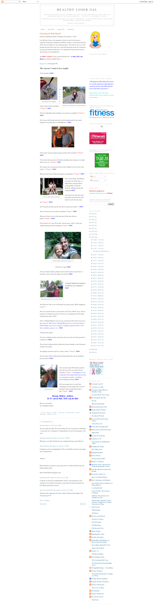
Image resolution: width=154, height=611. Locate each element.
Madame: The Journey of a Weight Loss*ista (100, 496)
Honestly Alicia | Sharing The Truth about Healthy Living (101, 465)
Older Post (83, 504)
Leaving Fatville (97, 488)
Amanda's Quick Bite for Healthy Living (100, 391)
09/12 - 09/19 (97, 272)
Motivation (70, 412)
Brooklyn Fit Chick (98, 416)
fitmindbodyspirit (97, 452)
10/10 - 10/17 (97, 263)
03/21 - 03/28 (97, 325)
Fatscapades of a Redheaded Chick (100, 442)
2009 (93, 349)
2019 (93, 214)
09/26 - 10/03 (97, 269)
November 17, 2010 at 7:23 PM (59, 446)
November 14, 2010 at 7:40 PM (60, 438)
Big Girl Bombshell (98, 404)
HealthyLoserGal (45, 438)
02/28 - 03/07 (97, 334)
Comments (95, 180)
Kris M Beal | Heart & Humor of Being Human (102, 484)
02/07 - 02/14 (97, 343)
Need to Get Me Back (98, 516)
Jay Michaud (44, 477)
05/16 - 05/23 (97, 302)
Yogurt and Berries (98, 594)
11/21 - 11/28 (97, 246)
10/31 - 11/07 (97, 255)
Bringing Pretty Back (98, 413)
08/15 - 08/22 (97, 278)
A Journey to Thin (97, 387)
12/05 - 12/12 (97, 240)
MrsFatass (95, 513)
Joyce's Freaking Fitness (99, 477)
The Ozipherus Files (98, 557)
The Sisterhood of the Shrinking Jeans (102, 564)
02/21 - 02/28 (97, 337)
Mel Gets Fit (96, 507)
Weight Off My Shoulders (100, 579)
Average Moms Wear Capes (100, 395)
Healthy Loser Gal (77, 9)
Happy (55, 412)
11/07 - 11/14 (97, 248)
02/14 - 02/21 (97, 340)
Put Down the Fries (98, 528)
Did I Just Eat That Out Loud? (101, 429)
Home (43, 29)
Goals (49, 412)
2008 (93, 352)
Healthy (62, 412)
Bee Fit (94, 401)
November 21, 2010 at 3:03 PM (63, 490)
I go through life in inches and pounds (101, 470)
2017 (93, 217)
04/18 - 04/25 (97, 313)
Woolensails (95, 591)
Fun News (71, 29)
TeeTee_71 (95, 551)
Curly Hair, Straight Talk (100, 427)
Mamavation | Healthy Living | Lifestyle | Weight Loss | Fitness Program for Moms (101, 502)
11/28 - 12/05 (97, 243)
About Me (51, 29)
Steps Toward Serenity (47, 490)
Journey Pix (60, 29)
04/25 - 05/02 (97, 310)
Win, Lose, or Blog (98, 588)
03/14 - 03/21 (97, 328)
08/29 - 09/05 (97, 275)
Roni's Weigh (96, 531)
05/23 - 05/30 (97, 299)
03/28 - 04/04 (97, 322)
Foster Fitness (96, 455)
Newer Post (43, 504)
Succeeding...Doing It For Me (101, 545)
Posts (94, 177)
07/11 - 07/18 (97, 287)
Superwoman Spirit (98, 548)
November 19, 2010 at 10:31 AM (58, 477)
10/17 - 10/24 (97, 261)
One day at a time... (98, 519)
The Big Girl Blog (97, 554)
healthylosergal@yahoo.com (98, 193)
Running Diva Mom (98, 534)
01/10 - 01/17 (97, 346)
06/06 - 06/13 (97, 293)
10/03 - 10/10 (97, 266)
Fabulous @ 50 (96, 439)
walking (43, 414)
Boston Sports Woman (99, 410)
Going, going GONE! (98, 458)
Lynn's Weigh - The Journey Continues (101, 492)
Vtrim (77, 412)
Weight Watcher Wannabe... (100, 581)
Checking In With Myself (50, 33)
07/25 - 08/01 (97, 281)
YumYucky (95, 600)
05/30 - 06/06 (97, 296)
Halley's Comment (98, 461)
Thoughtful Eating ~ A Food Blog (102, 568)
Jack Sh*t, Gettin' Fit (98, 474)
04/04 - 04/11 (97, 319)
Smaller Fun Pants (97, 537)
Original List (44, 64)
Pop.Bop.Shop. (96, 525)
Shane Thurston (45, 446)
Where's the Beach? (98, 584)
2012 (93, 231)
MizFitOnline (96, 510)
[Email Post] (40, 412)
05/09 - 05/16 (97, 305)
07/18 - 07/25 (97, 284)
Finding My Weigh (98, 446)
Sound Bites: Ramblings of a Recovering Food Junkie (101, 541)
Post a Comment (45, 500)
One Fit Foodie (96, 522)
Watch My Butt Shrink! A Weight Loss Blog (102, 575)
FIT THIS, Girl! (97, 449)
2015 (93, 222)
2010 (93, 237)
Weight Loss (51, 414)
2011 (93, 234)
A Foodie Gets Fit (97, 384)
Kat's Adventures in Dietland (101, 480)
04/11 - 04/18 (97, 316)
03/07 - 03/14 (97, 331)
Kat (41, 425)
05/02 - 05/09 (97, 307)
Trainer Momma (97, 571)
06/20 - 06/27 (97, 290)
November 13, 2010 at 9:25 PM (51, 425)
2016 (93, 220)
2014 (93, 225)
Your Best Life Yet (97, 597)
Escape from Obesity (98, 436)
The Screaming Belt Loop (100, 560)
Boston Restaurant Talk (99, 407)
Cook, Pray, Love (97, 423)
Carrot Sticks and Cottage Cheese (100, 420)
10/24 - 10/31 (97, 258)
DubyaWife (95, 432)
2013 (93, 228)
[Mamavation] (102, 167)
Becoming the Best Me (99, 398)
